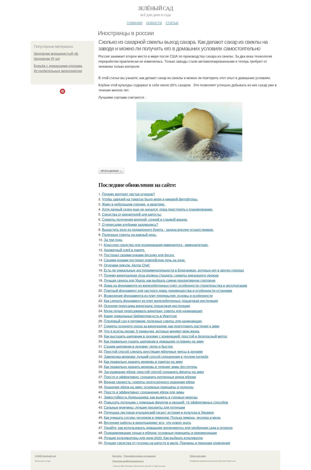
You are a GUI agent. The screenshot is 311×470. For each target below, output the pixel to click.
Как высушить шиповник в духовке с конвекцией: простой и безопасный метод (165, 336)
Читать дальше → (111, 170)
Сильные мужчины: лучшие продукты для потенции (144, 407)
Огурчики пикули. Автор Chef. (127, 265)
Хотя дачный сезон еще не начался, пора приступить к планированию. (157, 209)
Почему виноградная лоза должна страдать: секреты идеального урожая (161, 275)
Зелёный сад (155, 8)
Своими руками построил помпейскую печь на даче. (145, 260)
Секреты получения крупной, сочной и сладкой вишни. (145, 219)
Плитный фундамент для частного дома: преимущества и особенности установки (168, 290)
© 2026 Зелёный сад (45, 455)
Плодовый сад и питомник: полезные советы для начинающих (153, 320)
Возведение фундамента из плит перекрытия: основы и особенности (158, 295)
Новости (154, 22)
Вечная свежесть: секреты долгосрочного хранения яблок (149, 381)
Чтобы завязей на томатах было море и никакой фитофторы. (150, 199)
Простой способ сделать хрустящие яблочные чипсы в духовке (153, 351)
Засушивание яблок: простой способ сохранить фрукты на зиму (154, 371)
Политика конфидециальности (128, 460)
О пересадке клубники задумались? (130, 224)
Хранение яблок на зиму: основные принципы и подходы (149, 387)
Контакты (117, 455)
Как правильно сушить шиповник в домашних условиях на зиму (154, 341)
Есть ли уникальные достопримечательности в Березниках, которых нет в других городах (174, 270)
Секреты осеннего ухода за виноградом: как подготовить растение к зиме (161, 326)
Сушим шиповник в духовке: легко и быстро (138, 346)
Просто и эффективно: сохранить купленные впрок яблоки (150, 376)
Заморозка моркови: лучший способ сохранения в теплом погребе (156, 356)
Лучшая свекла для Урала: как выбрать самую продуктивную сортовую (159, 280)
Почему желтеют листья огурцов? (128, 194)
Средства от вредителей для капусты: (132, 214)
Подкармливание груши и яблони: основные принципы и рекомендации (160, 432)
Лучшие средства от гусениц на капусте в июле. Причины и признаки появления (167, 442)
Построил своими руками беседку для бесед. (139, 254)
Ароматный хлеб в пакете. (124, 249)
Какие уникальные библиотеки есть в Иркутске (140, 315)
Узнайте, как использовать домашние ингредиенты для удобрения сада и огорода (168, 427)
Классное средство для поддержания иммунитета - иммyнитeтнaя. (156, 244)
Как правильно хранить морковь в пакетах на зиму (143, 361)
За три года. (113, 239)
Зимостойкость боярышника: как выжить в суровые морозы (151, 397)
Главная (134, 22)
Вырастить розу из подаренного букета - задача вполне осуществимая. (158, 229)
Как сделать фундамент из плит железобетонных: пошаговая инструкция (161, 300)
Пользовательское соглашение (140, 455)
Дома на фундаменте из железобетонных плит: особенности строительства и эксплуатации (175, 285)
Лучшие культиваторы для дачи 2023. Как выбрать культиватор (153, 437)
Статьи (172, 22)
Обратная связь (198, 455)
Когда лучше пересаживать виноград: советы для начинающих (153, 310)
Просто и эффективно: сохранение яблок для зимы (144, 392)
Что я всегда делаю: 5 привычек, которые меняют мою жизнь (152, 331)
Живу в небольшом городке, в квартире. (133, 204)
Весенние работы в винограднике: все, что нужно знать (147, 422)
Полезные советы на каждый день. (129, 234)
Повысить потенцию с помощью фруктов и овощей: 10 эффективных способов (166, 402)
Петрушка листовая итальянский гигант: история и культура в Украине (159, 412)
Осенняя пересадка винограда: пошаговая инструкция (147, 305)
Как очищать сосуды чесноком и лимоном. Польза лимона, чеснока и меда (162, 417)
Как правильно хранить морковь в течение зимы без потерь (150, 366)
